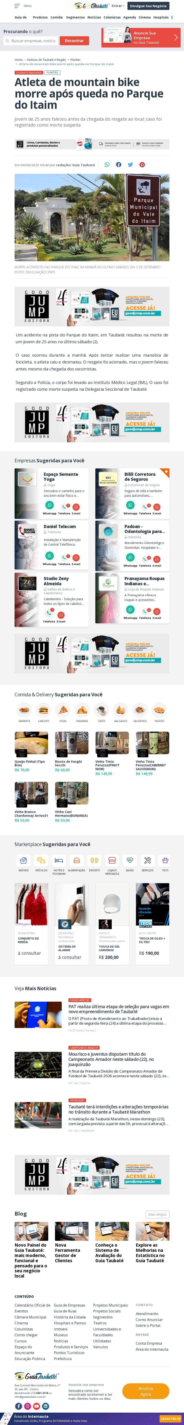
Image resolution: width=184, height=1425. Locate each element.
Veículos (41, 870)
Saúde (130, 870)
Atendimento (147, 1313)
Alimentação (76, 870)
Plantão (75, 60)
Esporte (94, 870)
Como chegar (26, 1334)
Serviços (147, 870)
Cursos (21, 1340)
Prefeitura (63, 1358)
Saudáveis (140, 721)
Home (19, 60)
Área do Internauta (152, 1349)
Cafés (101, 721)
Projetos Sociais (107, 1311)
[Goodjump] (92, 144)
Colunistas (112, 17)
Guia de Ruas (65, 1311)
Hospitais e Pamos (70, 1322)
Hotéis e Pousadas (59, 872)
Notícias (94, 17)
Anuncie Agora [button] (145, 1391)
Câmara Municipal (30, 1317)
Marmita (24, 721)
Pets (165, 870)
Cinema (145, 17)
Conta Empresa (149, 1343)
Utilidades (102, 1340)
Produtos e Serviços (71, 1346)
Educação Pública (30, 1358)
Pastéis (159, 721)
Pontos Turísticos (69, 1352)
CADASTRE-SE (170, 1419)
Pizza (62, 721)
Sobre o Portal (148, 1325)
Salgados (120, 721)
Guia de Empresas (69, 1305)
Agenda (129, 17)
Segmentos (75, 17)
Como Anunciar (149, 1319)
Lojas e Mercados (112, 872)
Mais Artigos (157, 1214)
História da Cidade (70, 1317)
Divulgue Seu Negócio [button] (148, 6)
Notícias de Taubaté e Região (46, 60)
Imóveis (23, 870)
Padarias (82, 721)
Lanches (43, 721)
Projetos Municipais (110, 1305)
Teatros (100, 1322)
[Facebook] (19, 1406)
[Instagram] (28, 1406)
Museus (61, 1334)
